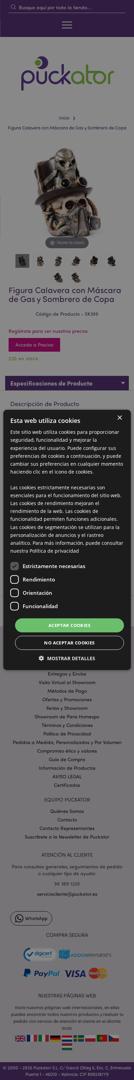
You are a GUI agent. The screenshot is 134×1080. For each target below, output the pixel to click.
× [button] (119, 417)
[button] (67, 658)
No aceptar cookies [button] (69, 643)
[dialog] (67, 540)
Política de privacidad (54, 551)
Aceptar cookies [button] (69, 625)
